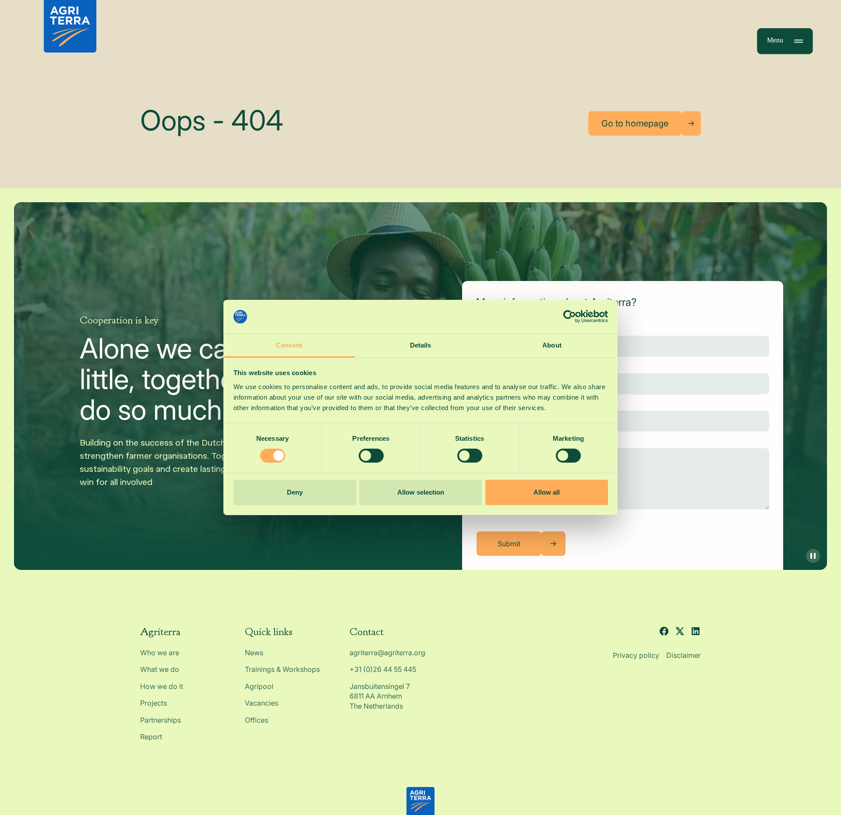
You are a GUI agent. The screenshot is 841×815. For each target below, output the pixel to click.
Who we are (159, 652)
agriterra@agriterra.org (387, 652)
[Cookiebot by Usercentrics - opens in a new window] (569, 316)
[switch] (371, 456)
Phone (486, 403)
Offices (256, 720)
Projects (153, 703)
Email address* (501, 366)
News (254, 652)
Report (151, 736)
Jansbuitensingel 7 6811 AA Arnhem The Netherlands (381, 696)
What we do (159, 669)
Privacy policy (636, 655)
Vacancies (261, 703)
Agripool (259, 686)
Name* (487, 328)
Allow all (547, 492)
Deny (295, 492)
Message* (492, 440)
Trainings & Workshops (282, 669)
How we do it (161, 686)
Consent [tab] (289, 345)
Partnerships (160, 720)
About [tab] (552, 345)
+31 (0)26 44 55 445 (383, 669)
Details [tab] (420, 345)
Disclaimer (683, 655)
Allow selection (420, 492)
